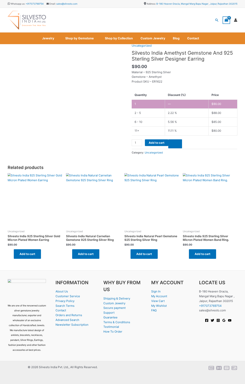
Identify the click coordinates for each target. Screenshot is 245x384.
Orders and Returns (69, 315)
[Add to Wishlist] (175, 143)
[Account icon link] (235, 20)
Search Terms (65, 306)
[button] (217, 20)
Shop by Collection (119, 38)
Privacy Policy (65, 301)
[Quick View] (12, 254)
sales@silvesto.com (66, 3)
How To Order (112, 331)
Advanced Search (67, 320)
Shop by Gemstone (79, 38)
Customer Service (68, 296)
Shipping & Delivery (116, 298)
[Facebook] (206, 320)
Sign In (156, 291)
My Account (159, 296)
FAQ (154, 310)
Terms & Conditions (116, 322)
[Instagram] (218, 320)
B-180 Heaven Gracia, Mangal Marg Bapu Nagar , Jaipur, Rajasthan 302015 (196, 3)
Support (108, 312)
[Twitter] (212, 320)
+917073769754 (35, 3)
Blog (176, 38)
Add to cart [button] (27, 254)
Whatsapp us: (18, 3)
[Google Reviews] (224, 320)
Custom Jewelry (152, 38)
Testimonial (111, 327)
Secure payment (114, 308)
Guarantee (110, 317)
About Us (62, 291)
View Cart (158, 301)
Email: (52, 3)
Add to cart (156, 143)
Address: (151, 3)
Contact (193, 38)
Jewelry (48, 38)
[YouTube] (229, 320)
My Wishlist (159, 306)
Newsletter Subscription (72, 324)
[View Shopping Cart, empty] (226, 20)
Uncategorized (142, 45)
